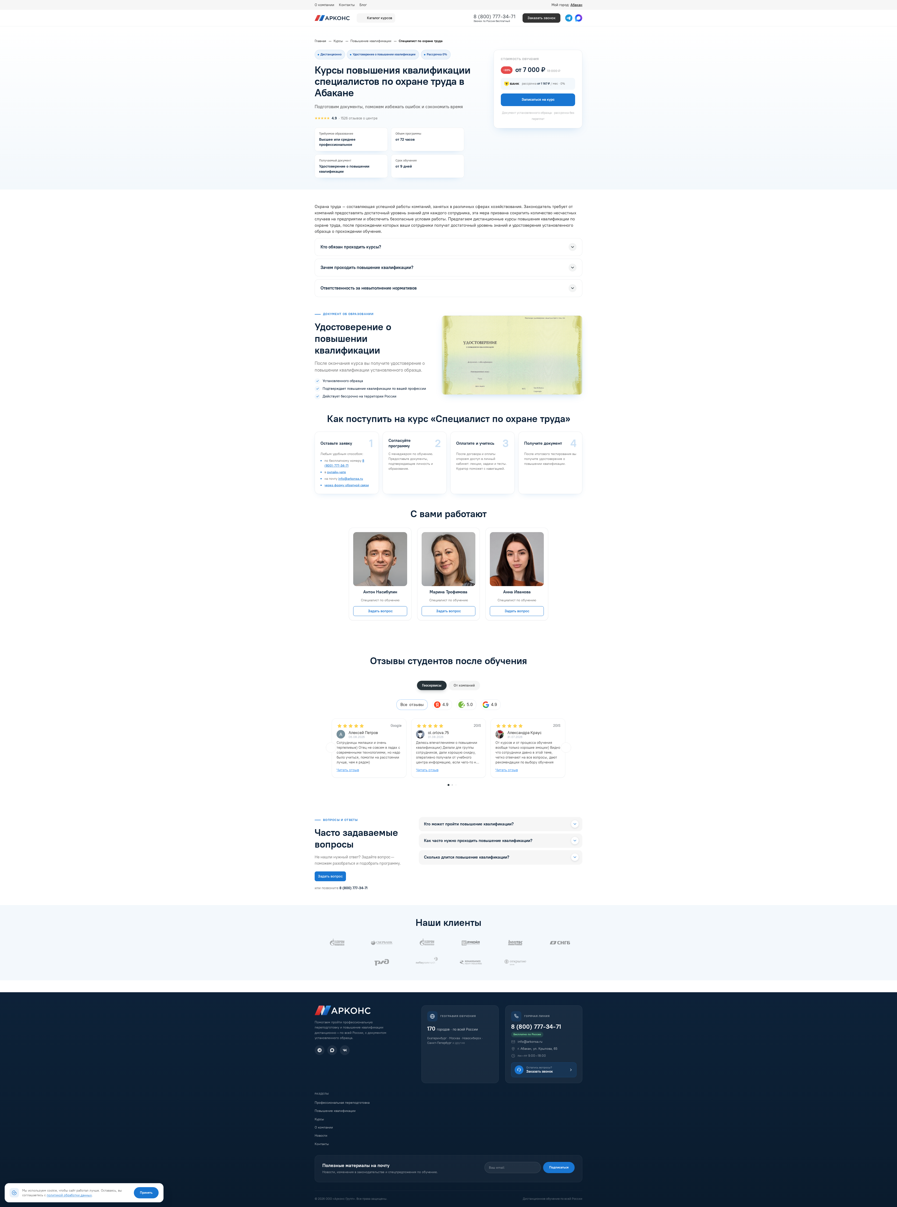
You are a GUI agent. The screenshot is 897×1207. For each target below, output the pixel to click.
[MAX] (332, 1050)
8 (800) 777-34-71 (494, 16)
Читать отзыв (348, 770)
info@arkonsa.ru (350, 479)
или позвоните (341, 888)
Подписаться (559, 1167)
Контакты (347, 5)
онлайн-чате (336, 472)
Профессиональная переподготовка (342, 1103)
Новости (321, 1136)
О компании (324, 5)
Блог (363, 5)
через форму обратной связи (346, 485)
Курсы (319, 1119)
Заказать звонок (541, 18)
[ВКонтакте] (345, 1050)
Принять (146, 1193)
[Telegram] (319, 1050)
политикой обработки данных (69, 1195)
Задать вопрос (380, 611)
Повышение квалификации (335, 1111)
